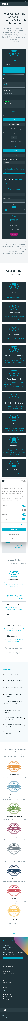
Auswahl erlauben (14, 534)
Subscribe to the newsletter (13, 957)
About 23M (6, 980)
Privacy (14, 1015)
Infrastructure (7, 982)
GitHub (5, 1001)
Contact (5, 987)
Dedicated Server (8, 966)
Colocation (6, 969)
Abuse (23, 1015)
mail (15, 655)
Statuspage (6, 999)
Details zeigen (20, 524)
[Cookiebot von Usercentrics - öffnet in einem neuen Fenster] (20, 481)
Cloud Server (7, 971)
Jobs (4, 985)
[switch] (24, 510)
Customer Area (7, 996)
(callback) (20, 952)
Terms (10, 1015)
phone (19, 653)
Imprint (19, 1015)
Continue (14, 234)
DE (16, 1)
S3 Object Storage (8, 973)
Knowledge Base (8, 994)
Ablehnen (14, 538)
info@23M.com (10, 954)
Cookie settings (5, 1017)
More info (7, 172)
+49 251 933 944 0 (6, 1)
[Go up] (14, 933)
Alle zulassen (14, 529)
